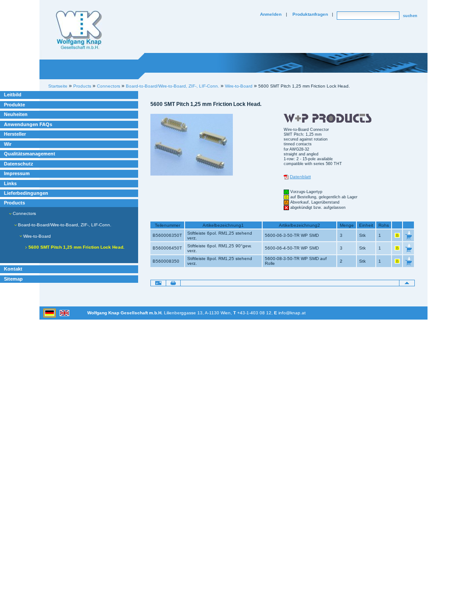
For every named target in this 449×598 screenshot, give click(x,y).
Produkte (14, 104)
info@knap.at (292, 312)
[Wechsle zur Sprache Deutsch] (50, 312)
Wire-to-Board (239, 86)
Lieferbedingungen (26, 193)
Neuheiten (16, 114)
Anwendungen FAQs (28, 124)
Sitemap (13, 278)
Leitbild (12, 94)
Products (14, 202)
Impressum (17, 173)
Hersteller (15, 134)
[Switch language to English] (64, 312)
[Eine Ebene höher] (406, 282)
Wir (7, 144)
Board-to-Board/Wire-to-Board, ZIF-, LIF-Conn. (172, 86)
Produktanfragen (310, 14)
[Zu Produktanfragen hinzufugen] (408, 235)
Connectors (23, 213)
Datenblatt (300, 176)
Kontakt (13, 268)
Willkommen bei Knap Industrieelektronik (79, 30)
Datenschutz (18, 163)
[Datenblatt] (286, 176)
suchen (410, 16)
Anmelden (271, 14)
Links (10, 183)
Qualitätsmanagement (29, 153)
